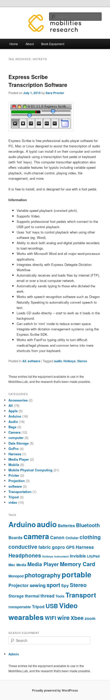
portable (76, 574)
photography (43, 575)
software (34, 361)
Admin (13, 654)
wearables (26, 617)
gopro (58, 547)
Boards (15, 537)
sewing (38, 585)
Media (21, 564)
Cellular (72, 537)
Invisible (78, 556)
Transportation (19, 491)
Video (68, 605)
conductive (22, 546)
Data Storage (18, 443)
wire (63, 617)
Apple (13, 410)
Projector (18, 585)
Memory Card (77, 564)
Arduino (14, 416)
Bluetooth (88, 525)
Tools (60, 596)
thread (47, 595)
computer (16, 437)
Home (13, 44)
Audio (13, 421)
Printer (13, 475)
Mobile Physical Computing (30, 470)
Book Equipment (52, 44)
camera (36, 536)
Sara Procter (55, 92)
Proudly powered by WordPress (55, 690)
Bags (12, 426)
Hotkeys (69, 361)
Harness (14, 453)
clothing (90, 537)
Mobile (13, 464)
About (30, 44)
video (12, 502)
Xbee (77, 617)
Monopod (16, 576)
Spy (65, 585)
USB (52, 606)
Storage (16, 596)
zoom (90, 618)
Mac (11, 564)
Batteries (66, 525)
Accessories (18, 400)
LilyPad (93, 556)
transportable (19, 606)
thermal (32, 596)
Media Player (18, 459)
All (24, 361)
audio (58, 361)
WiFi (50, 617)
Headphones (24, 555)
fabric (44, 547)
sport (53, 585)
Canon (57, 537)
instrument (61, 556)
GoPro (13, 448)
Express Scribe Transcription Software (37, 81)
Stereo (82, 361)
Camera (14, 432)
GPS (70, 547)
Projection (16, 480)
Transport (80, 595)
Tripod (13, 497)
